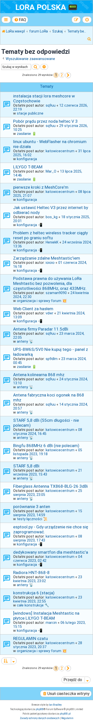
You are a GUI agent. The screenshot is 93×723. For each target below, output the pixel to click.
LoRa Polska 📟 (46, 7)
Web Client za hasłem (33, 308)
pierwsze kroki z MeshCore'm (40, 187)
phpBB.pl (65, 713)
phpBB (40, 709)
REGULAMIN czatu (30, 638)
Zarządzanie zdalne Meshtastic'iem (46, 258)
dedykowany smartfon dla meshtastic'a (50, 552)
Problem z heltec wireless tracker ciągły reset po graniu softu (50, 235)
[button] (68, 75)
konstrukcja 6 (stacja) (34, 592)
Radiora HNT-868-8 (31, 572)
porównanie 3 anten (31, 506)
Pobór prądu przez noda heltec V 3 (45, 121)
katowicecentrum (60, 151)
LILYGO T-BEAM (27, 166)
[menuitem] (20, 19)
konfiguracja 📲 (29, 225)
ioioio (50, 263)
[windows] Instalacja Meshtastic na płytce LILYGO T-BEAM (46, 616)
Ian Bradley (55, 704)
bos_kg (52, 217)
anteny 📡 (25, 341)
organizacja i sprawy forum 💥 (42, 301)
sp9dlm (52, 359)
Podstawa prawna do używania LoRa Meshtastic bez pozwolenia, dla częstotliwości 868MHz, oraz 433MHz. (50, 283)
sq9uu (51, 105)
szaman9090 (56, 293)
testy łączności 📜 (32, 519)
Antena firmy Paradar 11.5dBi (40, 329)
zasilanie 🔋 (26, 134)
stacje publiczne (30, 113)
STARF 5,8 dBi (26, 465)
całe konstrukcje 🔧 (33, 605)
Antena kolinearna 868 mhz (38, 374)
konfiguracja (27, 159)
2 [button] (62, 75)
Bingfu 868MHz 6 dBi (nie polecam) (46, 445)
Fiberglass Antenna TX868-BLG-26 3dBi (50, 486)
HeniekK (52, 242)
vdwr (49, 313)
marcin (51, 623)
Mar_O (51, 171)
